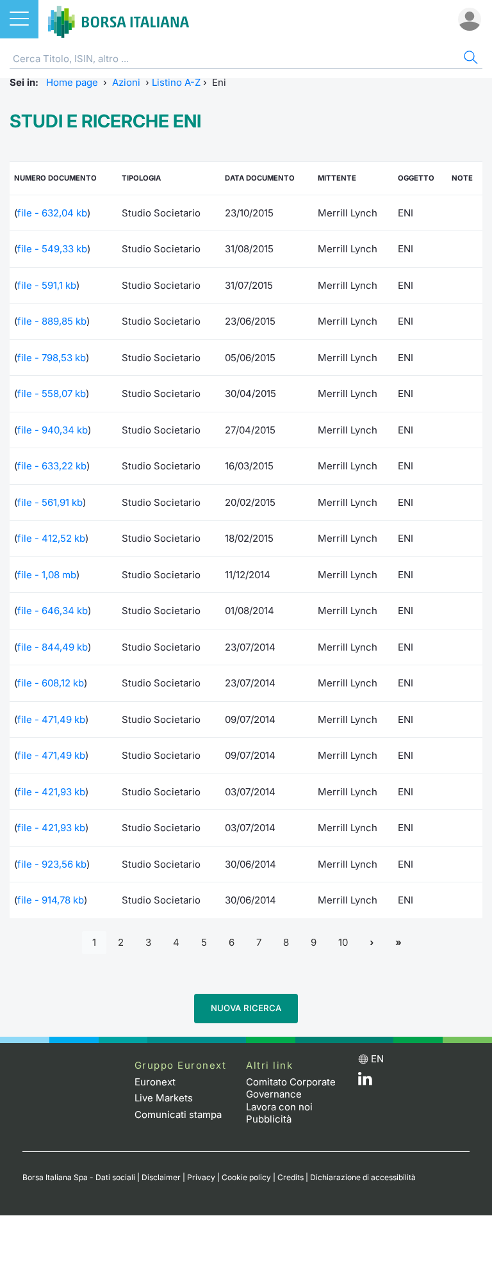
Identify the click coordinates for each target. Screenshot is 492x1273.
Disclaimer (161, 1177)
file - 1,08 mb (46, 575)
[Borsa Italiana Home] (118, 19)
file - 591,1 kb (46, 285)
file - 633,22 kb (51, 466)
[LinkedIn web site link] (365, 1082)
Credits (290, 1177)
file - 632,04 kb (52, 213)
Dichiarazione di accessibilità (363, 1177)
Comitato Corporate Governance (291, 1088)
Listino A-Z (176, 82)
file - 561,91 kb (50, 502)
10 (343, 942)
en (377, 1059)
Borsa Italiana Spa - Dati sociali (78, 1177)
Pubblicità (268, 1119)
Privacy (201, 1177)
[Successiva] (371, 943)
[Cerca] (469, 59)
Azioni (126, 82)
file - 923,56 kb (51, 864)
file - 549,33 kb (52, 249)
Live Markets (164, 1098)
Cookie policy (246, 1177)
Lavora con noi (279, 1107)
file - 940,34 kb (52, 430)
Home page (72, 82)
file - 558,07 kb (51, 393)
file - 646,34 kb (52, 610)
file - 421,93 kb (51, 792)
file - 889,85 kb (51, 321)
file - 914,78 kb (50, 900)
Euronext (155, 1082)
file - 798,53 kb (51, 358)
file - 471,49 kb (51, 719)
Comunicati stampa (178, 1114)
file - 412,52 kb (51, 538)
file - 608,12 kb (50, 683)
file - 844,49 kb (52, 647)
